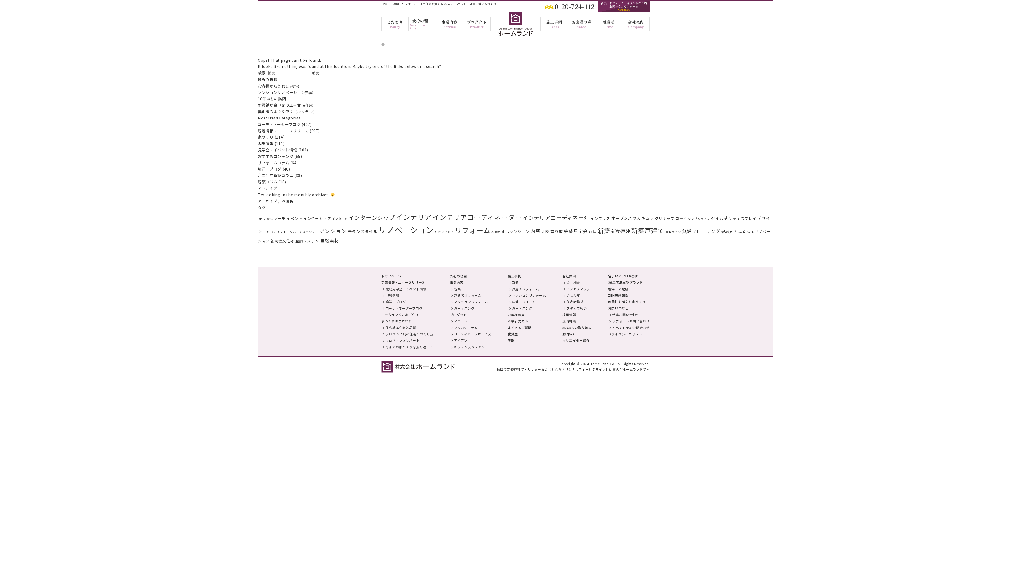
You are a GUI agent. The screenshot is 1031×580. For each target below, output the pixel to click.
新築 (604, 230)
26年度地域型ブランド (625, 282)
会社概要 (573, 282)
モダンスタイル (362, 231)
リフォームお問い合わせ (631, 321)
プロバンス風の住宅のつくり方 (410, 334)
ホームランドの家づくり (400, 314)
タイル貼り (721, 218)
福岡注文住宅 (282, 241)
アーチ (280, 218)
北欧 (545, 231)
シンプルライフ (699, 219)
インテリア (414, 217)
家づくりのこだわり (396, 321)
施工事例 (514, 276)
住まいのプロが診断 (623, 276)
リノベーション (406, 229)
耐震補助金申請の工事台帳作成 (285, 105)
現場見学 (729, 231)
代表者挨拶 (575, 301)
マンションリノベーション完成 (285, 92)
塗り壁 (556, 231)
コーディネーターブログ (279, 124)
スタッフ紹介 (577, 308)
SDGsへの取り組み (577, 327)
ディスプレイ (744, 218)
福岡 (742, 231)
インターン (340, 219)
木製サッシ (673, 232)
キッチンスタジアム (469, 347)
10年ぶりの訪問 (272, 99)
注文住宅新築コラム (275, 175)
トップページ (391, 276)
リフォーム (473, 230)
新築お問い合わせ (626, 314)
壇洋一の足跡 (618, 289)
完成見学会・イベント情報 (406, 289)
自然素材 (329, 240)
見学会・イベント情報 (277, 150)
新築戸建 (620, 231)
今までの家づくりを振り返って (409, 347)
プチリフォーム (281, 232)
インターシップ (317, 218)
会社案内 (569, 276)
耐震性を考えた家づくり (627, 301)
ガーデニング (464, 308)
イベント (294, 218)
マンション (333, 231)
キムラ (647, 218)
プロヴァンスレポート (403, 340)
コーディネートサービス (472, 334)
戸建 (593, 231)
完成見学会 (576, 231)
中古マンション (515, 231)
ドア (266, 232)
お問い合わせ (618, 308)
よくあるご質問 (520, 327)
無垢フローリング (701, 231)
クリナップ (665, 218)
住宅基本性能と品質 (401, 327)
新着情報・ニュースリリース (283, 130)
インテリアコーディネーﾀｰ (556, 217)
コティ (681, 218)
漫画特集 (569, 321)
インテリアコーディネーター (477, 217)
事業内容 (457, 282)
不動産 (496, 232)
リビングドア (444, 232)
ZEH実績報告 (618, 295)
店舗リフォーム (524, 301)
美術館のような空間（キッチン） (287, 111)
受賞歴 (513, 334)
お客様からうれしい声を (281, 86)
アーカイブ (267, 201)
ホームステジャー (305, 232)
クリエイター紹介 (576, 340)
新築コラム (268, 181)
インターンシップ (371, 217)
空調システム (307, 241)
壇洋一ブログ (269, 169)
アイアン (460, 340)
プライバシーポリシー (625, 334)
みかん (268, 219)
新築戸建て (648, 230)
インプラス (600, 218)
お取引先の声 (518, 321)
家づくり (266, 137)
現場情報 (266, 143)
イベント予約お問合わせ (631, 327)
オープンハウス (625, 218)
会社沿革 (573, 295)
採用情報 (569, 314)
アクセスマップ (578, 289)
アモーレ (461, 321)
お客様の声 (516, 314)
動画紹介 (569, 334)
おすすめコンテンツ (275, 156)
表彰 (511, 340)
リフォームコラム (273, 162)
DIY (260, 219)
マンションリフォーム (471, 301)
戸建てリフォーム (467, 295)
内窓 (535, 230)
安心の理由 (458, 276)
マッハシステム (466, 327)
